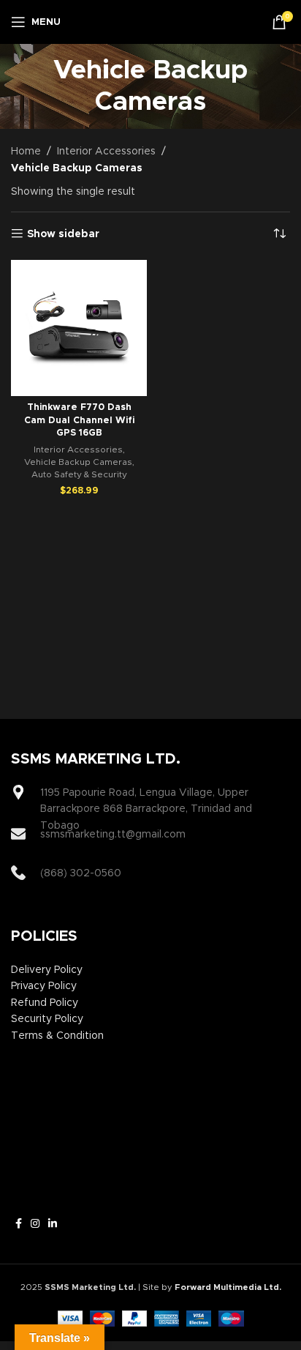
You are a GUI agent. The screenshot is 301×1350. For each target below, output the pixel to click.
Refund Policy (44, 1003)
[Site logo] (150, 22)
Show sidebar (63, 234)
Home (26, 151)
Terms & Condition (57, 1036)
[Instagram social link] (35, 1224)
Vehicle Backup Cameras (78, 462)
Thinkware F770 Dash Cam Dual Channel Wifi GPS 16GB (79, 420)
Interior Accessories (106, 151)
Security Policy (47, 1019)
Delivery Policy (47, 970)
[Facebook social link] (18, 1224)
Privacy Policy (44, 986)
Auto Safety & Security (79, 474)
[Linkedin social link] (52, 1224)
